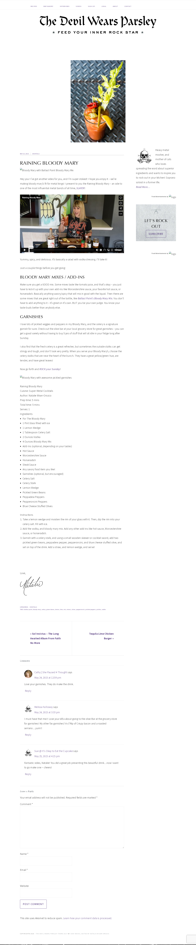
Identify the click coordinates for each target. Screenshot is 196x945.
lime (61, 609)
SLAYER (80, 188)
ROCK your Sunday (49, 369)
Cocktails (35, 154)
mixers (69, 609)
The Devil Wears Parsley (98, 24)
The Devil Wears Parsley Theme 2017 (51, 934)
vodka (104, 609)
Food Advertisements (159, 196)
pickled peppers (90, 609)
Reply (28, 690)
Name (24, 853)
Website (24, 885)
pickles (99, 609)
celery (44, 609)
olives (73, 609)
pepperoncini (80, 609)
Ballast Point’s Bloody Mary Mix (95, 298)
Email (24, 869)
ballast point (28, 609)
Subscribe (156, 233)
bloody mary (37, 609)
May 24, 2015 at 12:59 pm (47, 677)
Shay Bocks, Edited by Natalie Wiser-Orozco (90, 934)
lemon (57, 609)
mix (65, 609)
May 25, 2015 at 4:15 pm (47, 756)
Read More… (143, 187)
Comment (26, 804)
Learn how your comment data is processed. (87, 918)
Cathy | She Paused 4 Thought (50, 672)
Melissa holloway (43, 707)
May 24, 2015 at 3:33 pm (47, 712)
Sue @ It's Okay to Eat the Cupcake (53, 751)
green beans (50, 609)
